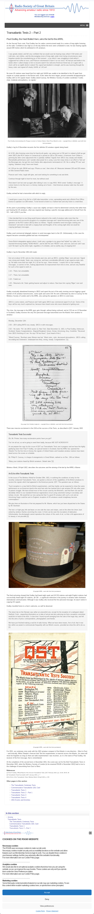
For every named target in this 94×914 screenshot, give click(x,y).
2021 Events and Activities (20, 800)
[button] (90, 833)
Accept (47, 892)
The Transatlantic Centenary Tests (23, 785)
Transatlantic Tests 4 (18, 797)
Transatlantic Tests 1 (18, 790)
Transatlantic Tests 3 (18, 795)
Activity (10, 817)
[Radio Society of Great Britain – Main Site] (46, 13)
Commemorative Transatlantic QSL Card (25, 788)
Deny (47, 899)
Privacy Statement (52, 911)
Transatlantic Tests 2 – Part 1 (21, 792)
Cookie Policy (40, 911)
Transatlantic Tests (14, 819)
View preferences (47, 906)
